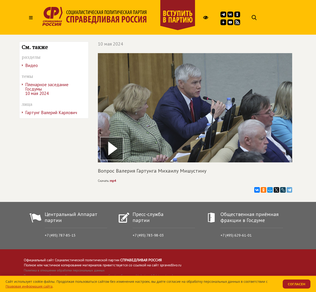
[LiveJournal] (283, 190)
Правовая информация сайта (29, 286)
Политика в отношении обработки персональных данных (64, 270)
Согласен (296, 284)
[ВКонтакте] (257, 190)
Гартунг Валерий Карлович (51, 112)
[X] (276, 190)
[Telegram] (289, 190)
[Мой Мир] (270, 190)
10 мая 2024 (110, 44)
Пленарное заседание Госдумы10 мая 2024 (46, 89)
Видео (31, 65)
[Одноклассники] (263, 190)
